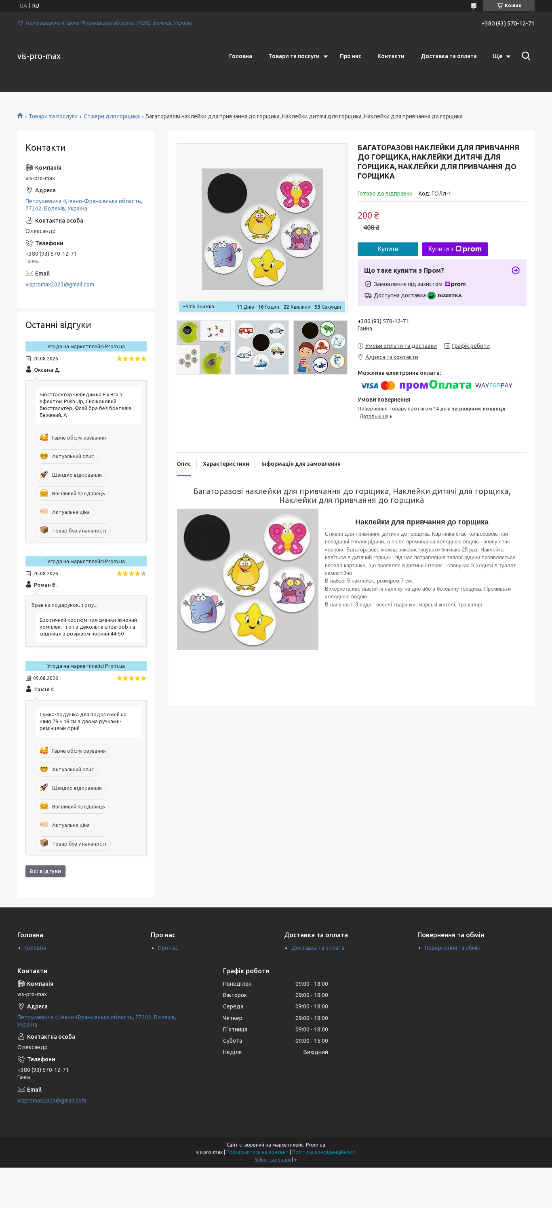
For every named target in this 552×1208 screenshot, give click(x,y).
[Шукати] (524, 56)
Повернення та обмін (452, 948)
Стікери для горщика (112, 116)
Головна (240, 56)
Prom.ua (315, 1144)
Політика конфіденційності (324, 1152)
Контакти (391, 56)
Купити (388, 249)
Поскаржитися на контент (257, 1152)
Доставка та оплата (449, 56)
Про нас (350, 56)
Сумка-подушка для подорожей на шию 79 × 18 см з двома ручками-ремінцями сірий (83, 721)
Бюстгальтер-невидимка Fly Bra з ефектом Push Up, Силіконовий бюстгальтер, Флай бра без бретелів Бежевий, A (85, 404)
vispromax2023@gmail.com (59, 284)
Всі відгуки (45, 871)
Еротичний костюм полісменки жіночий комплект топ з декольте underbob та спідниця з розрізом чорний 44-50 (88, 626)
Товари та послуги (294, 56)
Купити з (440, 249)
